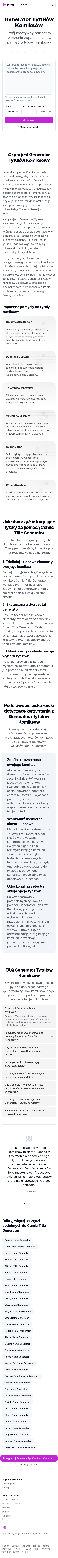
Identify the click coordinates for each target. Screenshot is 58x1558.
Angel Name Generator (17, 1434)
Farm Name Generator (16, 1272)
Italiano (46, 1546)
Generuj (31, 120)
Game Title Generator (16, 1279)
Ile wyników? (28, 106)
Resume (6, 1507)
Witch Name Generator (17, 1318)
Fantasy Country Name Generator (22, 1376)
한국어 (25, 1551)
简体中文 (46, 1549)
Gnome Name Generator (17, 1344)
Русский (19, 1549)
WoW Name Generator (16, 1305)
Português (7, 1549)
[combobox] (33, 4)
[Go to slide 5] (33, 1203)
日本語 (16, 1551)
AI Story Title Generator (17, 1266)
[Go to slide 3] (29, 1203)
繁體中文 (6, 1551)
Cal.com (6, 1516)
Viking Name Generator (17, 1298)
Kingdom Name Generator (18, 1311)
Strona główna (9, 1483)
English (5, 1546)
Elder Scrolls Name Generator (20, 1246)
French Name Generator (17, 1382)
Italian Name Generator (17, 1253)
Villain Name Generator (17, 1408)
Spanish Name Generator (18, 1441)
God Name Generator (16, 1389)
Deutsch (16, 1546)
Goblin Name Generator (17, 1324)
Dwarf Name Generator (17, 1292)
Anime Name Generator (17, 1356)
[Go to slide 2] (26, 1203)
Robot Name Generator (17, 1421)
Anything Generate (29, 1464)
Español (26, 1546)
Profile (5, 1511)
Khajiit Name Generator (17, 1415)
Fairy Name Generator (16, 1369)
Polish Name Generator (17, 1428)
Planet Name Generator (17, 1337)
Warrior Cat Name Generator (19, 1363)
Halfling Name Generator (18, 1331)
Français (36, 1546)
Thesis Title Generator (16, 1259)
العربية (28, 1549)
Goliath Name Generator (17, 1402)
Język (41, 106)
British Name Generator (17, 1285)
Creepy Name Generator (17, 1240)
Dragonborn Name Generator (20, 1447)
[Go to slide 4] (31, 1203)
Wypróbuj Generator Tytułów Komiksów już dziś (31, 1458)
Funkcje (6, 1487)
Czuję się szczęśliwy (30, 127)
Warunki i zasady (10, 1499)
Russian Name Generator (18, 1395)
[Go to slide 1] (24, 1203)
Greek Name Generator (17, 1350)
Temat (8, 106)
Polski (37, 1549)
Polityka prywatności (12, 1503)
